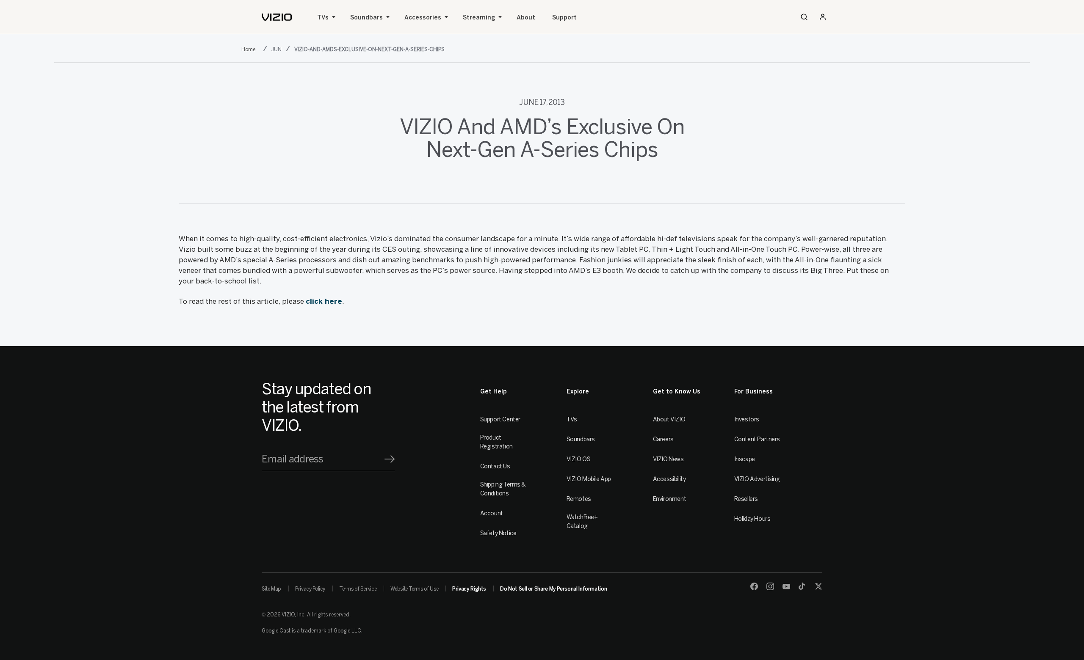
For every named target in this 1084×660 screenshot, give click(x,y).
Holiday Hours (752, 518)
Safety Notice (498, 533)
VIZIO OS (579, 459)
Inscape (744, 459)
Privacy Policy (310, 589)
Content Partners (757, 439)
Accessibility (669, 479)
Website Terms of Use (414, 589)
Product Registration (496, 442)
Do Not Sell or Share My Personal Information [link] (553, 589)
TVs (323, 17)
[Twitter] (818, 586)
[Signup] (389, 459)
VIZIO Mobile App (589, 479)
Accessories (422, 17)
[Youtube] (786, 586)
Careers (663, 439)
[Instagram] (770, 586)
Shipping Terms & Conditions (503, 489)
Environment (669, 499)
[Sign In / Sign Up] (823, 16)
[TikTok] (802, 586)
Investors (746, 419)
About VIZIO (669, 419)
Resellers (746, 499)
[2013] (250, 48)
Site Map (271, 589)
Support (564, 17)
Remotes (579, 499)
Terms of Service (357, 589)
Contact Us (495, 466)
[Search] (804, 16)
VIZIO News (668, 459)
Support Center (500, 419)
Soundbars (366, 17)
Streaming (479, 17)
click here (324, 301)
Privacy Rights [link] (469, 589)
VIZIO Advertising (757, 479)
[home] (276, 17)
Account (491, 513)
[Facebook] (754, 586)
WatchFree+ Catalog (582, 522)
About (526, 17)
